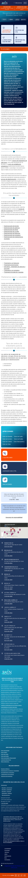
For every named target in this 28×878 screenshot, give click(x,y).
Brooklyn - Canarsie (6, 791)
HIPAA (6, 854)
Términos (7, 852)
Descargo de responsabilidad (14, 517)
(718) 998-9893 (8, 603)
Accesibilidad (8, 848)
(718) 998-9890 (7, 8)
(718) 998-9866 (8, 612)
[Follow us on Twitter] (22, 875)
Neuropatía (13, 758)
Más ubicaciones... (6, 795)
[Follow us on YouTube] (24, 875)
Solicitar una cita (19, 31)
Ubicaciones (18, 3)
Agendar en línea (22, 8)
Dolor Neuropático (19, 441)
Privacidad (7, 850)
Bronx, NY (7, 574)
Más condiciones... (5, 761)
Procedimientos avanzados (7, 772)
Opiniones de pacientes (6, 776)
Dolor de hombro (7, 439)
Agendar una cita (9, 471)
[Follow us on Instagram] (16, 875)
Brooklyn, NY (8, 550)
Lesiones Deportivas (6, 759)
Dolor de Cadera (7, 441)
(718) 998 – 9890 (14, 499)
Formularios (7, 859)
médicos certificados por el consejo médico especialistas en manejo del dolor (11, 706)
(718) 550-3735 (8, 659)
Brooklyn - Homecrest (7, 787)
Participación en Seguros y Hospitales (10, 770)
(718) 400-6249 (8, 570)
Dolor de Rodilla (18, 439)
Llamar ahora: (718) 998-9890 (7, 40)
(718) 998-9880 (8, 596)
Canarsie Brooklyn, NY (11, 566)
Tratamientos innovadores (6, 31)
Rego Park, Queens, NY (11, 600)
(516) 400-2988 (8, 622)
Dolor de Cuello (18, 436)
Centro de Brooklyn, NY (11, 559)
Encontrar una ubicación (20, 40)
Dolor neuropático (5, 758)
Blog (6, 857)
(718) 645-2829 (8, 579)
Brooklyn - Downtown (7, 789)
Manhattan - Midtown (7, 793)
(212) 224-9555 (8, 546)
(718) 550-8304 (8, 563)
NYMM (12, 875)
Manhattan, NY (8, 542)
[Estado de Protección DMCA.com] (14, 866)
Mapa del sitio (8, 855)
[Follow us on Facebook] (19, 875)
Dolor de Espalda (7, 436)
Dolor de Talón (7, 444)
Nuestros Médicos (5, 768)
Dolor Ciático (4, 752)
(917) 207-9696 (8, 640)
